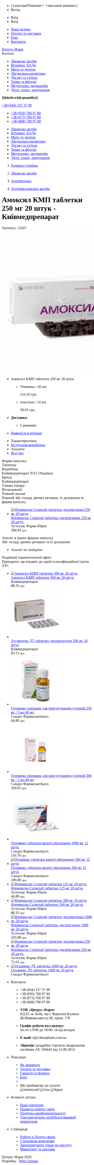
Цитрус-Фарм (12, 49)
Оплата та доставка (26, 33)
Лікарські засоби (24, 61)
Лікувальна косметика (28, 73)
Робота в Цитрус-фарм (37, 1137)
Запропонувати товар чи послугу (46, 1145)
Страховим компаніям (37, 1141)
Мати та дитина (23, 69)
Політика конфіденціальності (42, 1113)
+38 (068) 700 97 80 (26, 121)
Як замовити (30, 1065)
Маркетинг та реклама (37, 1149)
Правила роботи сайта (37, 1109)
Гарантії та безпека (35, 1073)
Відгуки (17, 453)
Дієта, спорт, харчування (30, 90)
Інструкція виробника (28, 445)
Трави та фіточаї (23, 82)
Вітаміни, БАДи (23, 65)
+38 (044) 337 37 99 (17, 105)
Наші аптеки (21, 29)
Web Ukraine (28, 1161)
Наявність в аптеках (26, 433)
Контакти (18, 42)
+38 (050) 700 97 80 (26, 113)
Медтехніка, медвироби (29, 86)
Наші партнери (32, 1105)
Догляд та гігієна (24, 77)
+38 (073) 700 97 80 (26, 117)
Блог (14, 37)
